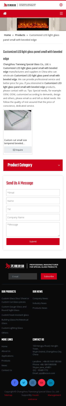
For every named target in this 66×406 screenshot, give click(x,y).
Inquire (19, 150)
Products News (40, 307)
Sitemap (8, 395)
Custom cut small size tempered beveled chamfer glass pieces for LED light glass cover (17, 142)
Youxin (35, 395)
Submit (33, 241)
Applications (7, 355)
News (4, 365)
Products (6, 360)
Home (4, 346)
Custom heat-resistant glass (15, 314)
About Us (6, 351)
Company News (40, 298)
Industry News (40, 303)
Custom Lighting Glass (12, 327)
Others (5, 332)
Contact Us (7, 370)
